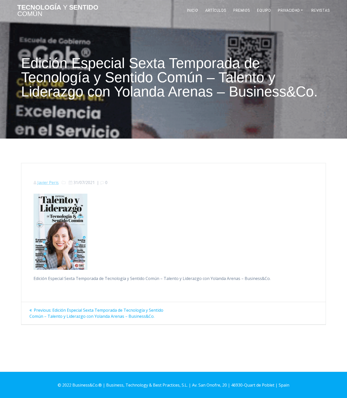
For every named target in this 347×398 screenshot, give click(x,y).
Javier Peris (48, 182)
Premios (241, 10)
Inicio (192, 10)
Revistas (320, 10)
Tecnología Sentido (57, 10)
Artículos (215, 10)
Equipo (264, 10)
